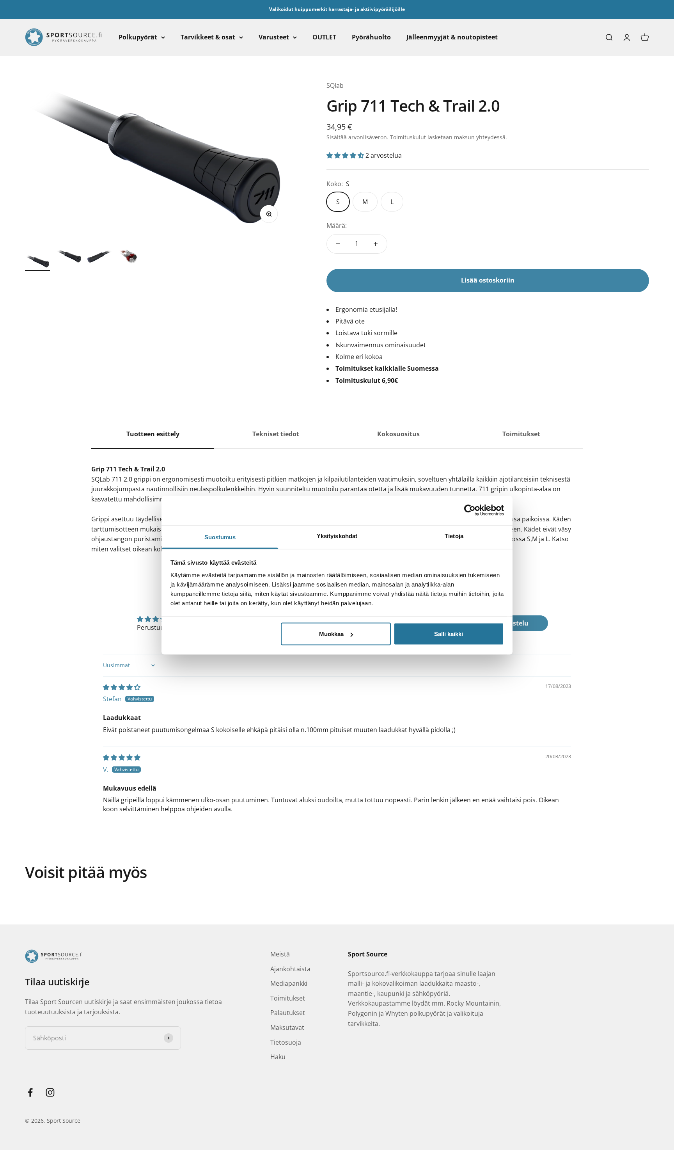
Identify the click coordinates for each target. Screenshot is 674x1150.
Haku (278, 1056)
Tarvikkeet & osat (208, 37)
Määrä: (336, 225)
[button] (345, 155)
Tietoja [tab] (454, 535)
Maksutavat (287, 1027)
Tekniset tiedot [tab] (275, 434)
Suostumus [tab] (220, 536)
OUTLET (324, 37)
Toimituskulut (408, 137)
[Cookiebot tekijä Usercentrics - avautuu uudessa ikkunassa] (470, 510)
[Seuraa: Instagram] (50, 1092)
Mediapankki (288, 983)
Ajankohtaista (290, 969)
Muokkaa (331, 634)
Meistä (280, 954)
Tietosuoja (285, 1042)
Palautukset (287, 1012)
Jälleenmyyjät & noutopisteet (452, 37)
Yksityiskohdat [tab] (337, 535)
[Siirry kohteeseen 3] (99, 257)
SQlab (335, 85)
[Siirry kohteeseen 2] (68, 257)
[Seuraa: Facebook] (30, 1092)
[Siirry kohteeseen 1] (37, 262)
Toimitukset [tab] (521, 434)
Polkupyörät (138, 37)
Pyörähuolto (371, 37)
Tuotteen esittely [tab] (152, 434)
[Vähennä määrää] (338, 244)
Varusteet (274, 37)
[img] (121, 687)
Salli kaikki (448, 634)
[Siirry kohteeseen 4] (131, 260)
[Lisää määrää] (375, 244)
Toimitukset (287, 998)
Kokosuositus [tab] (398, 434)
